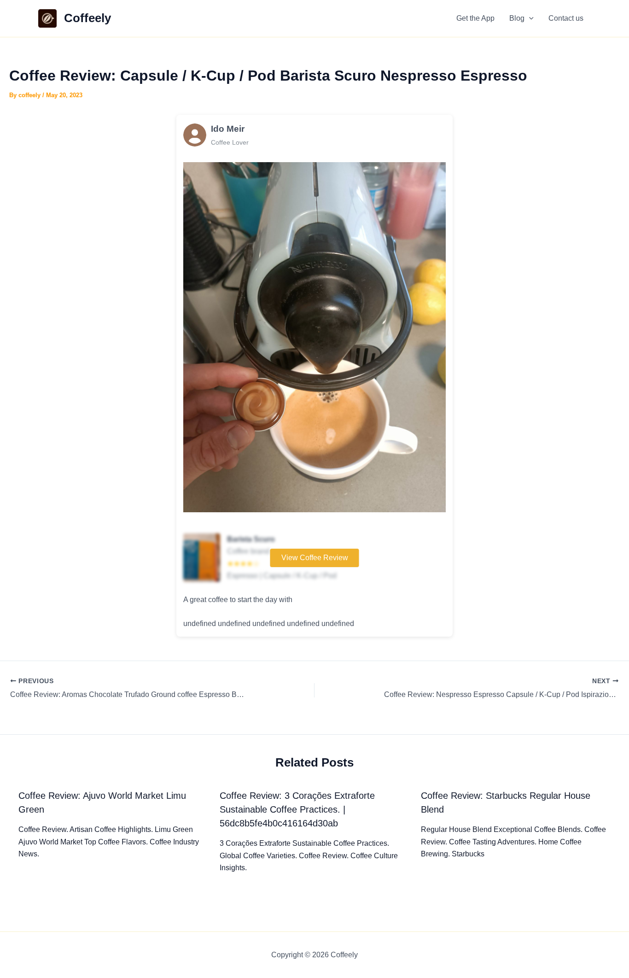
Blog (516, 18)
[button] (529, 18)
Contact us (565, 18)
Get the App (475, 18)
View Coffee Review (314, 558)
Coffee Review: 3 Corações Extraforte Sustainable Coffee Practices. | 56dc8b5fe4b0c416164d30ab (297, 809)
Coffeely (87, 18)
